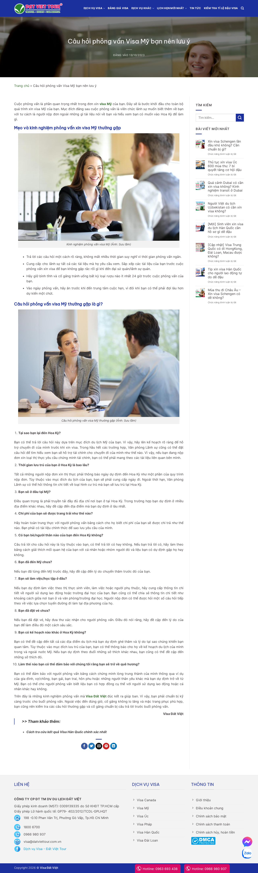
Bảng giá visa (118, 8)
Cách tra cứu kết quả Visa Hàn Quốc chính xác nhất (66, 732)
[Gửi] (240, 118)
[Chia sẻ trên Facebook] (84, 746)
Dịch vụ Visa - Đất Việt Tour (45, 849)
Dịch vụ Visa (93, 8)
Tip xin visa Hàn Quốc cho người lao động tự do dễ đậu (225, 273)
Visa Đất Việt (95, 696)
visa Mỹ (105, 104)
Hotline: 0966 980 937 (209, 869)
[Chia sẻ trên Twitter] (91, 746)
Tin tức (195, 8)
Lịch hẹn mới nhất (170, 8)
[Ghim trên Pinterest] (106, 746)
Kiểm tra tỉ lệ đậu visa (221, 8)
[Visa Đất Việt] (38, 8)
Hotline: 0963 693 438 (160, 869)
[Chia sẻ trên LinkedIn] (113, 746)
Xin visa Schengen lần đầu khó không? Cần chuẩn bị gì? (224, 145)
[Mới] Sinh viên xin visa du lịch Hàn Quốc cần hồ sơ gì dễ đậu (225, 228)
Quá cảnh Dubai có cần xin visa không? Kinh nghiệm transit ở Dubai (225, 186)
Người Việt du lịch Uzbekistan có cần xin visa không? (225, 207)
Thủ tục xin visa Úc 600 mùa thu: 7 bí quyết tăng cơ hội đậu (224, 166)
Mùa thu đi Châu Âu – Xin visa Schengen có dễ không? (224, 294)
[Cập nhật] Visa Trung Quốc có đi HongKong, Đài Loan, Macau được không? (225, 250)
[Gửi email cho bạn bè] (99, 746)
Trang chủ (21, 86)
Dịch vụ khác (141, 8)
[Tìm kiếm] (242, 8)
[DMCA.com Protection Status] (203, 841)
